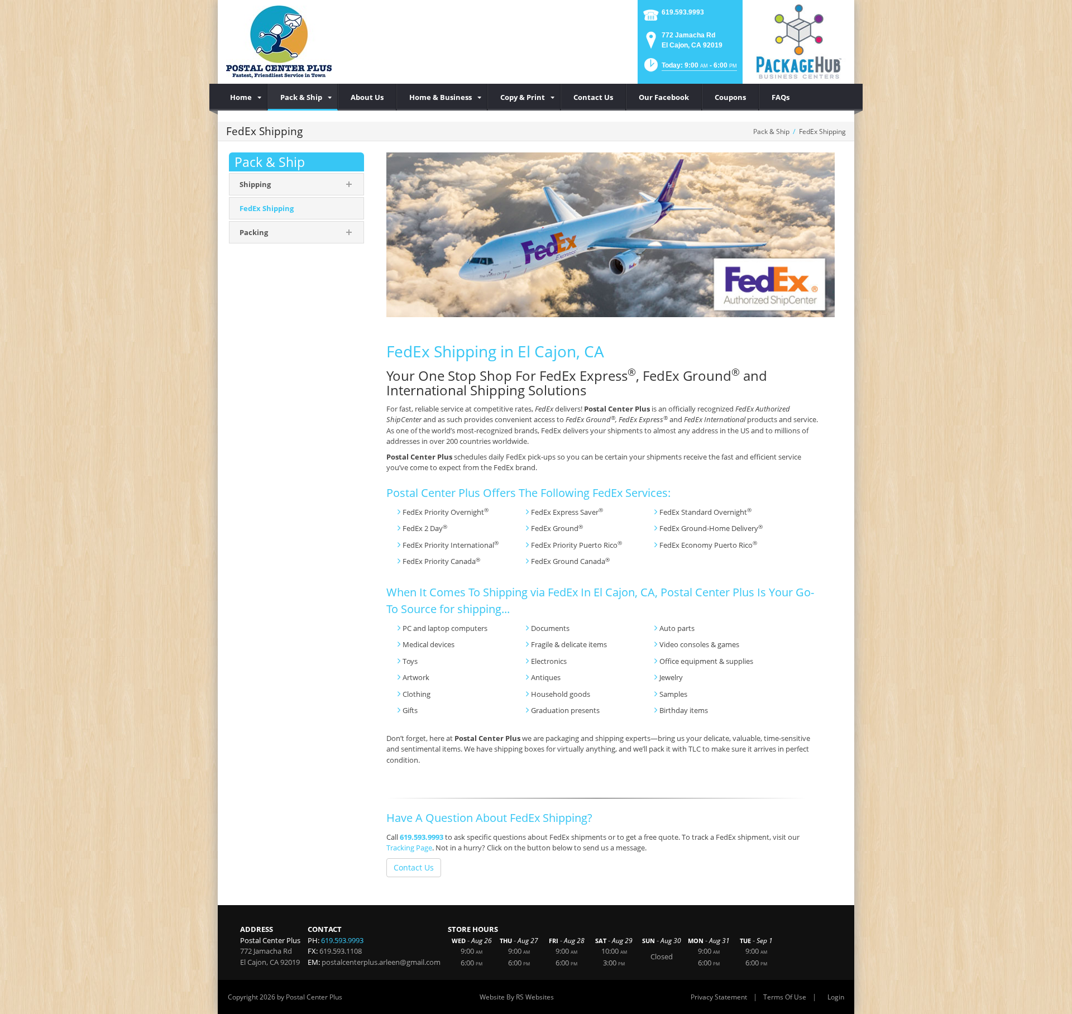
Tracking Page (409, 848)
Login (835, 997)
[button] (689, 68)
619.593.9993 (683, 12)
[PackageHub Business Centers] (798, 41)
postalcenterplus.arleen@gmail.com (381, 962)
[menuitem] (242, 97)
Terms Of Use (784, 997)
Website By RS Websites (517, 997)
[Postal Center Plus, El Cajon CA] (279, 42)
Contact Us (414, 867)
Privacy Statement (719, 997)
